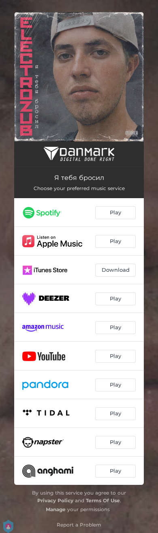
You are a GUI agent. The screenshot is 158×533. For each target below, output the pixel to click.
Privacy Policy (55, 500)
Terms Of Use (103, 500)
